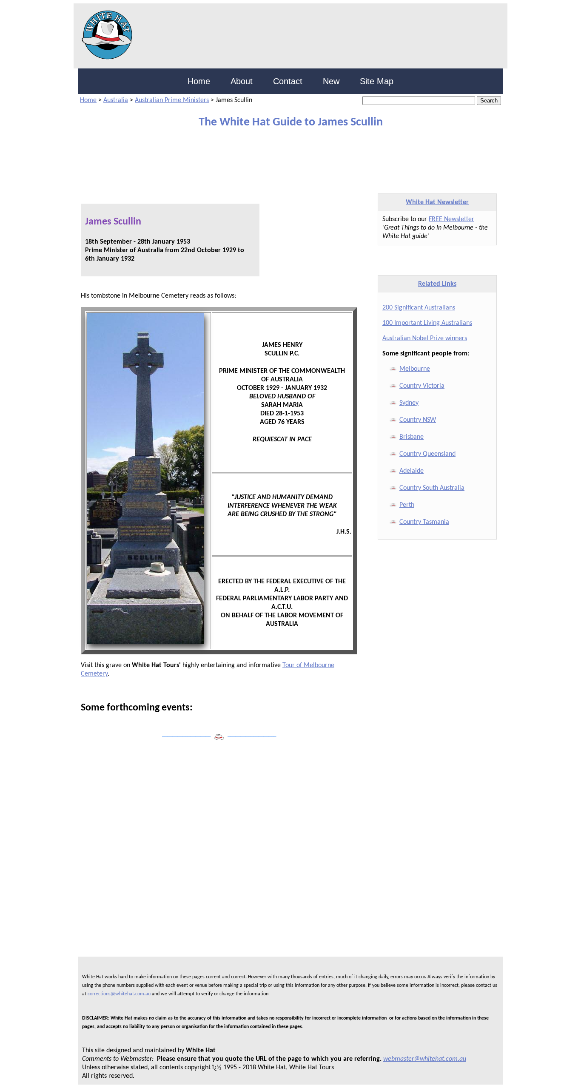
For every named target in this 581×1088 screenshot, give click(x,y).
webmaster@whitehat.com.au (424, 1059)
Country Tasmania (424, 522)
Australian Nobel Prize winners (424, 338)
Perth (406, 505)
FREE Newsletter (451, 219)
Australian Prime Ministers (172, 100)
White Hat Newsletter (437, 202)
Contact (287, 81)
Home (199, 81)
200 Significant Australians (418, 307)
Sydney (409, 403)
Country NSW (417, 420)
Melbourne (414, 369)
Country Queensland (427, 454)
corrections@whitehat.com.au (119, 994)
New (331, 81)
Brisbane (411, 437)
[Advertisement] (284, 157)
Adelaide (411, 471)
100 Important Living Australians (427, 323)
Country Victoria (421, 386)
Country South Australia (431, 488)
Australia (115, 100)
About (242, 81)
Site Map (376, 81)
